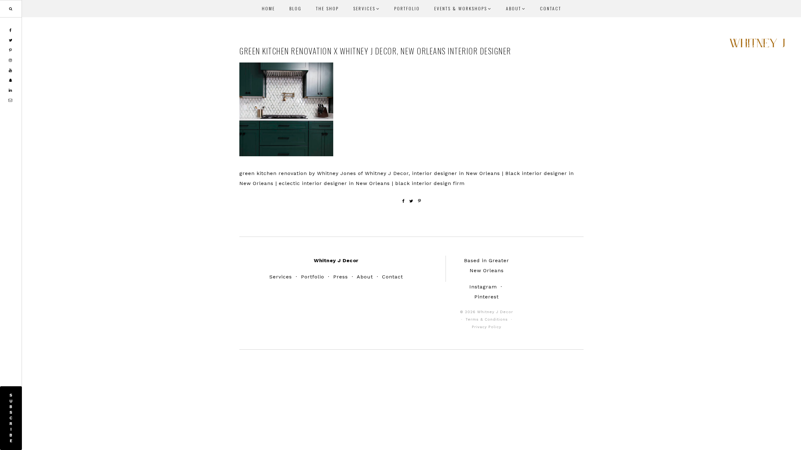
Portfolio (312, 277)
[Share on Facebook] (403, 201)
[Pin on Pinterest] (419, 201)
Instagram (483, 287)
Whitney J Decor (757, 45)
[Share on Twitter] (411, 201)
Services (280, 277)
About (365, 277)
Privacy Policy (486, 327)
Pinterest (486, 297)
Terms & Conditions (487, 319)
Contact (392, 277)
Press (340, 277)
